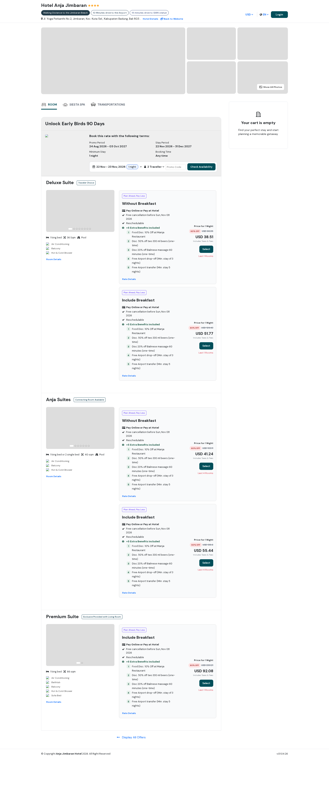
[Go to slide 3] (76, 229)
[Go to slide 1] (70, 229)
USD (248, 14)
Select (206, 249)
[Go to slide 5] (82, 229)
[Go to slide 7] (87, 229)
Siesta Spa (77, 105)
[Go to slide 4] (79, 229)
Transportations (111, 105)
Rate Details (129, 279)
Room (52, 105)
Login (279, 14)
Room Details (53, 259)
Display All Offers (133, 737)
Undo (267, 146)
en (264, 14)
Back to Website (173, 18)
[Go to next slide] (111, 211)
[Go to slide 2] (74, 229)
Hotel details (150, 18)
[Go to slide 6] (84, 229)
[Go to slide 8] (90, 229)
